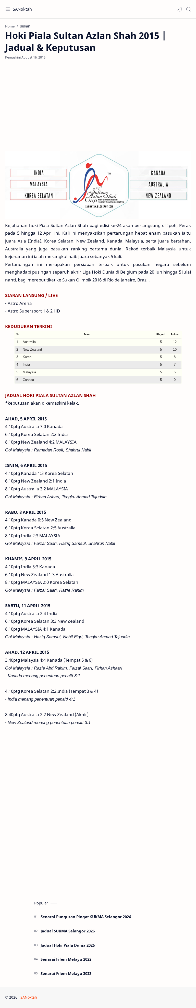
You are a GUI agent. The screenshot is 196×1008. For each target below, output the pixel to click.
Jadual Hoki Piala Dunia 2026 (68, 945)
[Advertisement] (98, 105)
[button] (179, 9)
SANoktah (22, 9)
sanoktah (69, 997)
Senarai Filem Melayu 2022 (66, 959)
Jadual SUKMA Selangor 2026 (68, 930)
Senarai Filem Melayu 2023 (66, 973)
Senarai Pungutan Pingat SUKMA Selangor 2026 (86, 916)
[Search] (188, 9)
